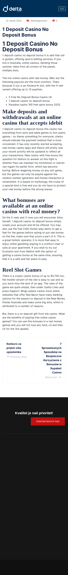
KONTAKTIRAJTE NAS (47, 421)
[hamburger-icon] (62, 8)
